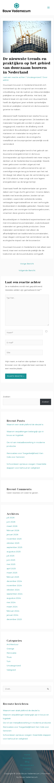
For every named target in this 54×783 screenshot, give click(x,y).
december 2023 (14, 619)
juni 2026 (11, 522)
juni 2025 (11, 560)
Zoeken (6, 397)
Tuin (9, 661)
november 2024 (14, 585)
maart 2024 (12, 607)
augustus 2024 (14, 598)
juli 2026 (10, 517)
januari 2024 (12, 615)
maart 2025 (12, 573)
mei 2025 (11, 564)
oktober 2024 (13, 590)
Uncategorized (14, 665)
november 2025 (14, 539)
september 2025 (14, 547)
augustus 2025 (14, 551)
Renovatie (11, 653)
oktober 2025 (13, 543)
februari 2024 (13, 611)
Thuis (9, 657)
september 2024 (14, 594)
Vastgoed (11, 670)
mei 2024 (11, 602)
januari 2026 (12, 534)
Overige (10, 649)
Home (27, 755)
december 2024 (14, 581)
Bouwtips (27, 758)
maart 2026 (12, 526)
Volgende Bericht (27, 270)
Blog (27, 762)
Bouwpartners (27, 765)
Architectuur (12, 644)
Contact (27, 769)
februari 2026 (13, 530)
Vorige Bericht (27, 264)
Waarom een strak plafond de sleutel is (25, 424)
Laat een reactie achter (14, 77)
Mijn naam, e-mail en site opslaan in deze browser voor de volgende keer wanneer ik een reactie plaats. (25, 365)
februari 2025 (13, 577)
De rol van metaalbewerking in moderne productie (27, 723)
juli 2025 (10, 556)
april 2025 (11, 568)
